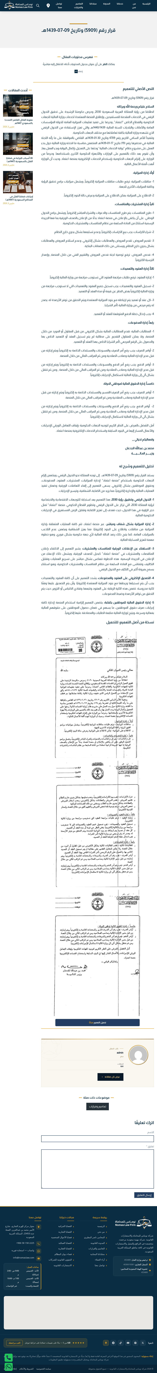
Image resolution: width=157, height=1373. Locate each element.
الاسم (150, 1132)
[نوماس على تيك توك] (121, 1343)
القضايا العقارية (65, 1248)
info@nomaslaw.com (23, 1257)
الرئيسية (146, 3)
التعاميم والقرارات (78, 5)
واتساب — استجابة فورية (22, 1250)
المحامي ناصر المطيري (94, 1237)
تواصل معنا (59, 5)
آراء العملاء (100, 1259)
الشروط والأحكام (26, 1368)
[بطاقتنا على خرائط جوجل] (106, 1343)
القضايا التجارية (65, 1231)
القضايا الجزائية (65, 1226)
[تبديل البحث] (37, 6)
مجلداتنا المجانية (97, 1254)
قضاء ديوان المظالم (63, 1254)
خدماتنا (120, 3)
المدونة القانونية (98, 1242)
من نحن (134, 5)
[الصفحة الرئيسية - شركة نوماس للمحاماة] (133, 1223)
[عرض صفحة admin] (138, 1055)
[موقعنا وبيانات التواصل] (48, 6)
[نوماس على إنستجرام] (135, 1343)
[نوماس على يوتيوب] (128, 1343)
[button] (78, 71)
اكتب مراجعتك (14, 1342)
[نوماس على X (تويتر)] (143, 1343)
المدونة (106, 3)
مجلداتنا (93, 3)
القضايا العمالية (65, 1242)
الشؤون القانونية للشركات (60, 1259)
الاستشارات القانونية (63, 1265)
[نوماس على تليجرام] (113, 1343)
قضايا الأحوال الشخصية (61, 1237)
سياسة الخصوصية (43, 1368)
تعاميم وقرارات (97, 1106)
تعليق (150, 1146)
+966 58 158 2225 (25, 1242)
